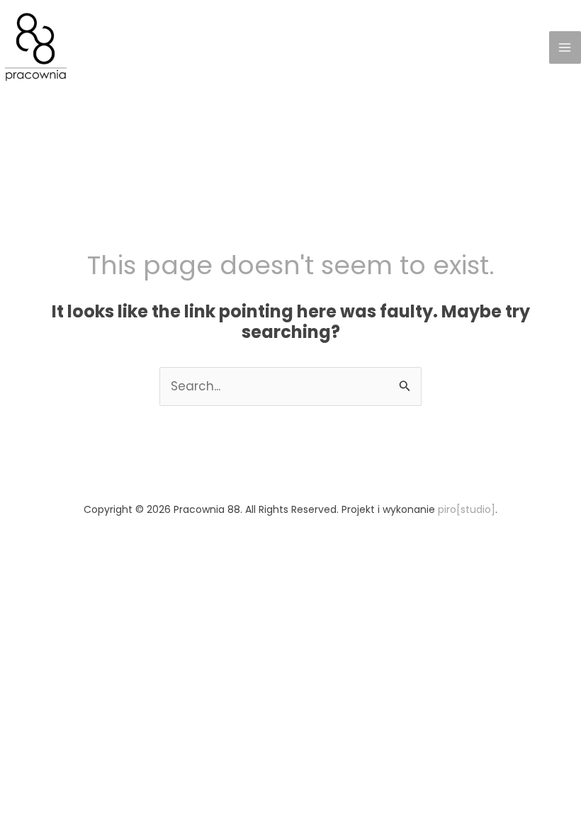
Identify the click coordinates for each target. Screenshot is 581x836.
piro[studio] (466, 509)
